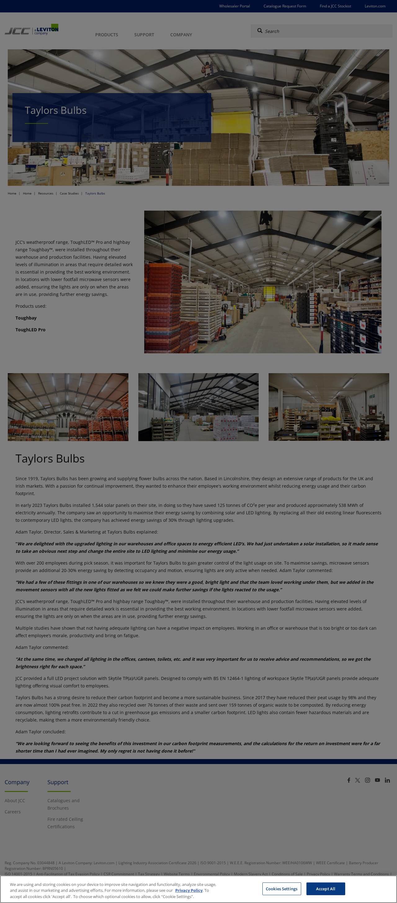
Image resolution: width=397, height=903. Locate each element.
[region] (198, 889)
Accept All (325, 888)
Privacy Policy (189, 890)
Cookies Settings (281, 888)
